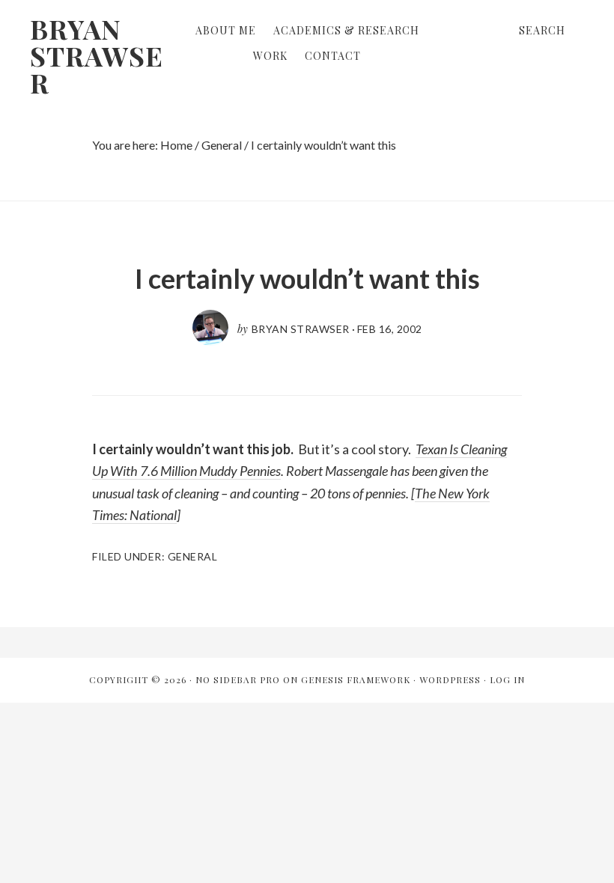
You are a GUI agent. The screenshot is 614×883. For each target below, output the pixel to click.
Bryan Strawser (96, 55)
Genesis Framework (355, 679)
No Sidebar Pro (237, 679)
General (193, 556)
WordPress (450, 679)
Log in (507, 679)
